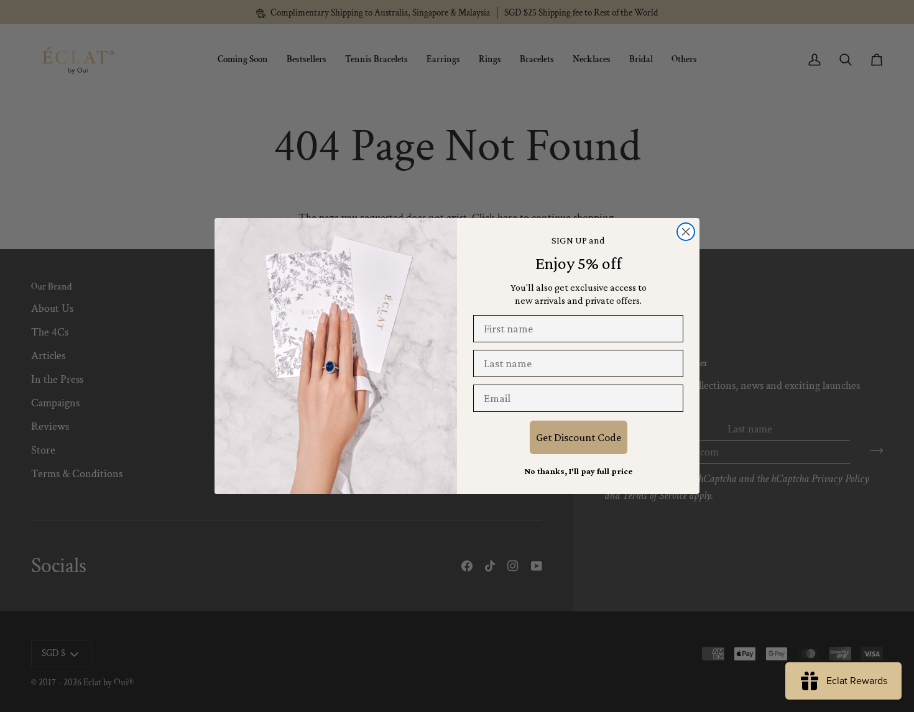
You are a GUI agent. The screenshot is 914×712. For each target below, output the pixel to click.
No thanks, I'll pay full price (578, 471)
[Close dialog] (686, 231)
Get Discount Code (578, 437)
